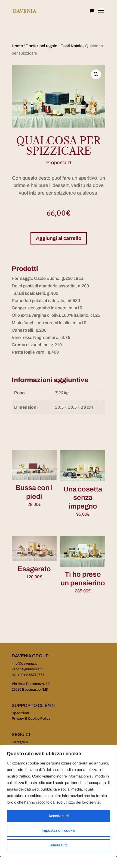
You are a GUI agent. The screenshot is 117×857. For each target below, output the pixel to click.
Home (17, 46)
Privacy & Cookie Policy (31, 718)
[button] (96, 74)
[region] (58, 801)
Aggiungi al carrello (58, 238)
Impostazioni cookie (58, 831)
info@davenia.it (24, 663)
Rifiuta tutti (58, 845)
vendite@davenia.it (27, 669)
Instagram (20, 742)
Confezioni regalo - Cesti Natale (54, 46)
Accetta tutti (58, 816)
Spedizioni (20, 713)
